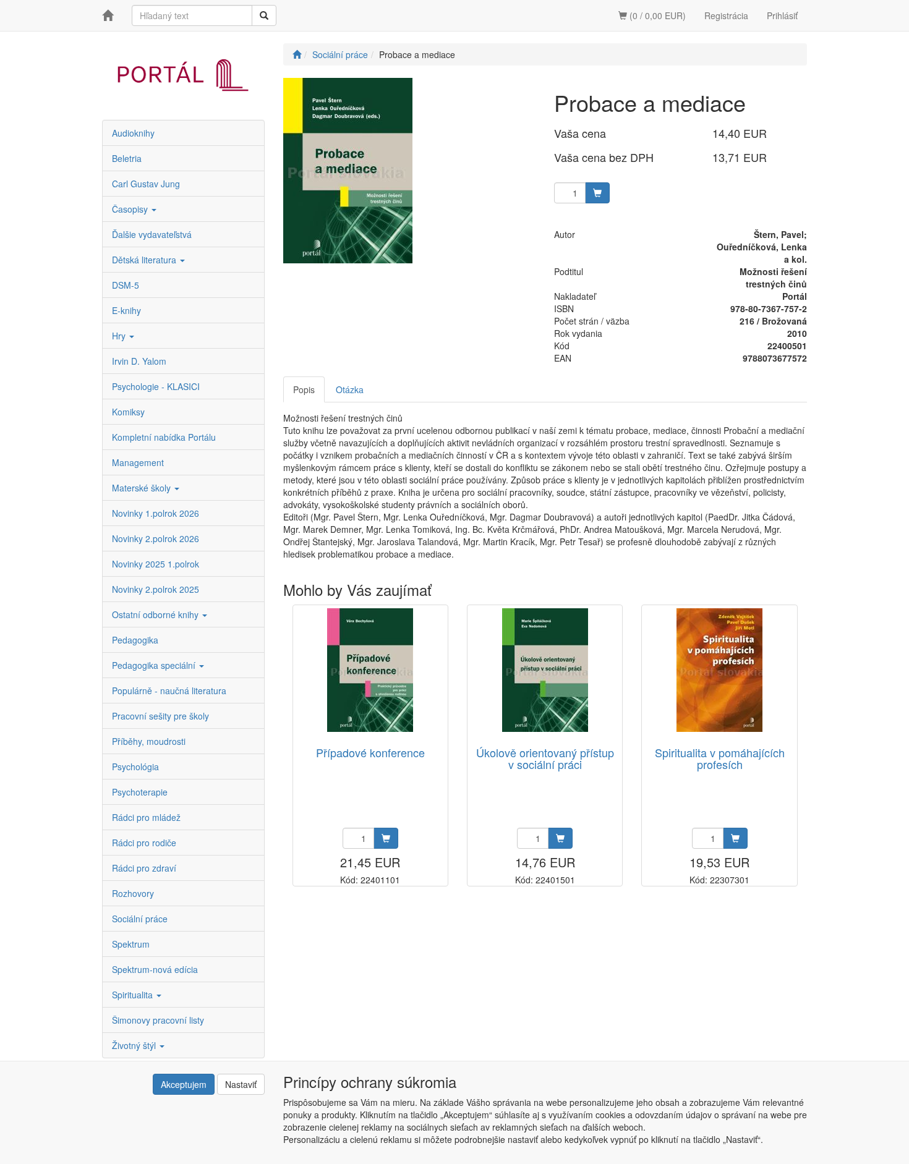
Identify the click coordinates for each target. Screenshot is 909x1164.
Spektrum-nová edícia (155, 969)
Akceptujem (184, 1084)
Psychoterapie (140, 792)
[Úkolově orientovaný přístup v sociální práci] (545, 670)
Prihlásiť (782, 15)
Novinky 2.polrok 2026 (155, 538)
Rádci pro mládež (146, 817)
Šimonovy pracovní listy (158, 1020)
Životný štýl (135, 1045)
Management (138, 462)
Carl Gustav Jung (146, 183)
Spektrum (131, 944)
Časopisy (131, 209)
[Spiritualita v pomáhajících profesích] (719, 670)
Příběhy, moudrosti (149, 741)
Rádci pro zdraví (144, 868)
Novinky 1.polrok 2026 (155, 513)
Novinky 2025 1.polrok (155, 564)
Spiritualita (133, 994)
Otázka (350, 389)
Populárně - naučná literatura (169, 690)
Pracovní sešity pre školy (160, 716)
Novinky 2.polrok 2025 (155, 589)
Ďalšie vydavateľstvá (152, 234)
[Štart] (296, 54)
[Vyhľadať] (264, 15)
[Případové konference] (370, 670)
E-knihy (126, 310)
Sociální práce (140, 918)
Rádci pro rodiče (144, 842)
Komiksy (128, 412)
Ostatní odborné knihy (156, 614)
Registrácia (726, 15)
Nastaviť (241, 1084)
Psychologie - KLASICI (156, 386)
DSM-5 (125, 285)
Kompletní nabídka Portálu (164, 437)
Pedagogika (135, 640)
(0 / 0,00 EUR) (656, 15)
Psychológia (135, 766)
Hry (120, 335)
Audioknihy (133, 133)
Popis (304, 389)
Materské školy (142, 488)
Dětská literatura (145, 259)
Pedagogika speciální (155, 665)
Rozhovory (133, 893)
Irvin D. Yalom (139, 361)
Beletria (127, 158)
